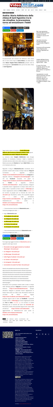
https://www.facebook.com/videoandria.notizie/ (16, 296)
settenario (11, 322)
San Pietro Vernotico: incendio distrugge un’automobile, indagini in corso (42, 42)
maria (25, 320)
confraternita (5, 320)
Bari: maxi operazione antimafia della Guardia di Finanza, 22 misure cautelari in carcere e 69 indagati (42, 34)
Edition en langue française (22, 343)
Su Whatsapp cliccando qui (11, 221)
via (28, 188)
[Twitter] (47, 1)
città (27, 318)
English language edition (21, 337)
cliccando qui (30, 190)
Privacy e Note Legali (29, 0)
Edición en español (20, 338)
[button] (37, 0)
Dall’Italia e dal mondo (42, 56)
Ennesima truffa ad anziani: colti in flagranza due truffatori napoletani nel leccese (43, 49)
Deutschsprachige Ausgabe (22, 341)
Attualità (12, 12)
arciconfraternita (22, 318)
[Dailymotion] (39, 1)
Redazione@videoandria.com (25, 403)
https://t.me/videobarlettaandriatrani (13, 174)
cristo (10, 320)
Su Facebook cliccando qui (11, 216)
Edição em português (20, 340)
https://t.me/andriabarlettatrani (19, 288)
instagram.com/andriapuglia (22, 176)
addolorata (11, 318)
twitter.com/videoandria (10, 184)
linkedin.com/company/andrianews (12, 202)
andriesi (16, 318)
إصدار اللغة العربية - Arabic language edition (24, 352)
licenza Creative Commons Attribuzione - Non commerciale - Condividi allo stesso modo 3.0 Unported (24, 381)
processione (5, 322)
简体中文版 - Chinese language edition (24, 349)
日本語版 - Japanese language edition (23, 351)
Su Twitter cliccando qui (10, 224)
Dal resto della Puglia (42, 28)
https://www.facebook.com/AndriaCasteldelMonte (17, 180)
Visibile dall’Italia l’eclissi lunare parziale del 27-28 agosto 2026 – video (42, 61)
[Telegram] (45, 1)
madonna (21, 320)
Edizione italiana (19, 353)
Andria (7, 12)
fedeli (14, 320)
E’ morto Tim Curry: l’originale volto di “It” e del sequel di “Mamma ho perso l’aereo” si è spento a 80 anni (43, 68)
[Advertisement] (18, 78)
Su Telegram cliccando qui (11, 219)
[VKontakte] (49, 1)
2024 (7, 318)
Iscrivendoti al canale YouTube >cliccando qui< (17, 265)
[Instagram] (43, 1)
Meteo (21, 0)
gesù (17, 320)
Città (4, 12)
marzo (29, 320)
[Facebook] (41, 1)
